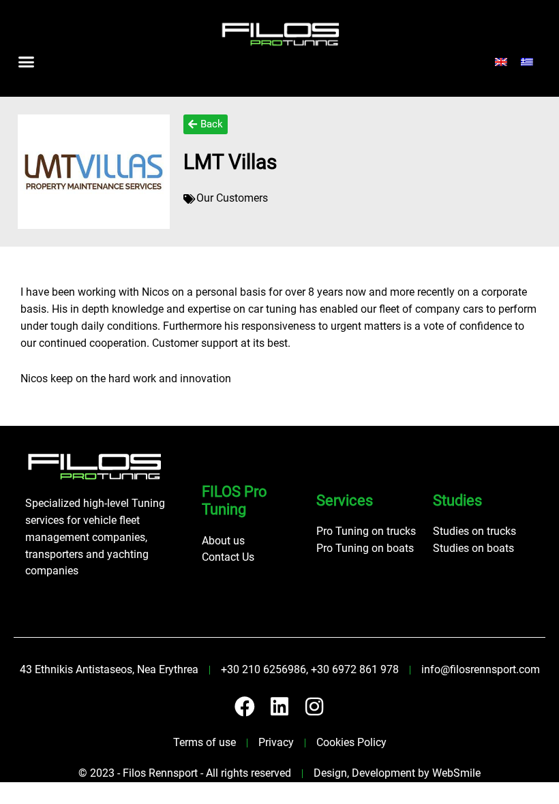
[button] (27, 62)
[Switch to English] (501, 62)
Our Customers (232, 198)
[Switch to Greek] (527, 62)
